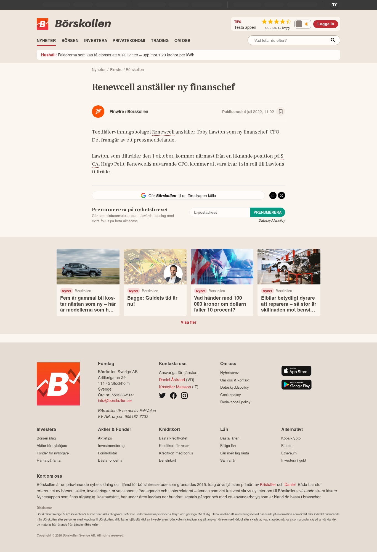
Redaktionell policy (235, 401)
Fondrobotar (107, 453)
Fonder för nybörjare (53, 453)
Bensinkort (167, 460)
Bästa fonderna (110, 460)
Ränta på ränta (48, 460)
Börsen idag (46, 438)
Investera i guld (293, 460)
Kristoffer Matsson (175, 386)
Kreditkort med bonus (176, 453)
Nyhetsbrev (229, 372)
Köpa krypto (291, 438)
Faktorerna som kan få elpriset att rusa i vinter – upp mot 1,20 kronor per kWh (117, 54)
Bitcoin (286, 445)
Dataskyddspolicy (272, 220)
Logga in (325, 24)
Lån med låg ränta (234, 453)
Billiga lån (228, 445)
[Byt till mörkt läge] (302, 24)
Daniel (290, 484)
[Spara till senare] (280, 111)
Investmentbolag (111, 445)
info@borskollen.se (115, 400)
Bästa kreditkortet (173, 438)
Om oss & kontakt (234, 380)
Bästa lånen (229, 438)
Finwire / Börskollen (129, 111)
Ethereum (289, 453)
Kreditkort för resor (174, 445)
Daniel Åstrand (172, 379)
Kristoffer (268, 484)
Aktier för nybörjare (52, 445)
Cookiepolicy (230, 394)
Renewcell (163, 132)
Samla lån (228, 460)
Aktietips (105, 438)
